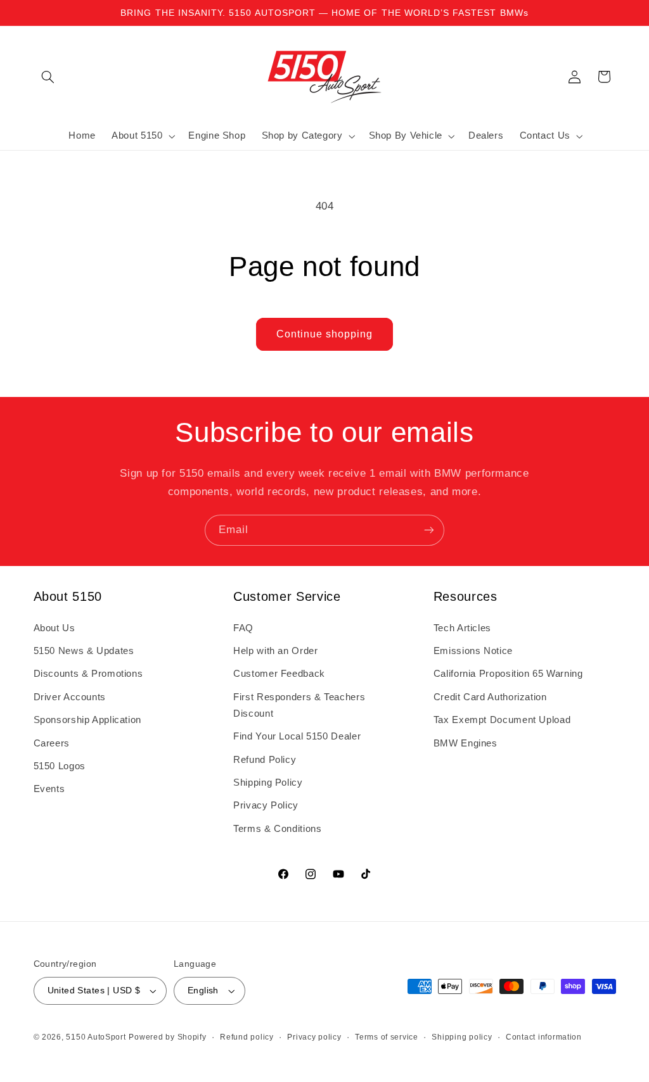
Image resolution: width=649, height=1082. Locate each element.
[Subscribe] (429, 530)
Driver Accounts (70, 697)
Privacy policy (314, 1037)
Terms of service (386, 1037)
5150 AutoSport (95, 1037)
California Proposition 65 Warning (508, 674)
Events (49, 789)
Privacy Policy (266, 805)
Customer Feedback (279, 674)
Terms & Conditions (277, 829)
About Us (54, 628)
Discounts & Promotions (88, 674)
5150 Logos (60, 766)
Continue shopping (324, 334)
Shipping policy (462, 1037)
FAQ (243, 628)
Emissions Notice (473, 651)
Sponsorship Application (88, 720)
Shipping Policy (267, 782)
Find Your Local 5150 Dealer (297, 736)
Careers (52, 743)
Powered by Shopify (167, 1037)
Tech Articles (462, 628)
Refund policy (247, 1037)
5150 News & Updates (84, 651)
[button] (48, 76)
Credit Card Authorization (490, 697)
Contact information (544, 1037)
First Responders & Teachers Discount (299, 705)
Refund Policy (264, 760)
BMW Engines (466, 743)
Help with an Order (275, 651)
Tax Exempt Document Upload (502, 720)
